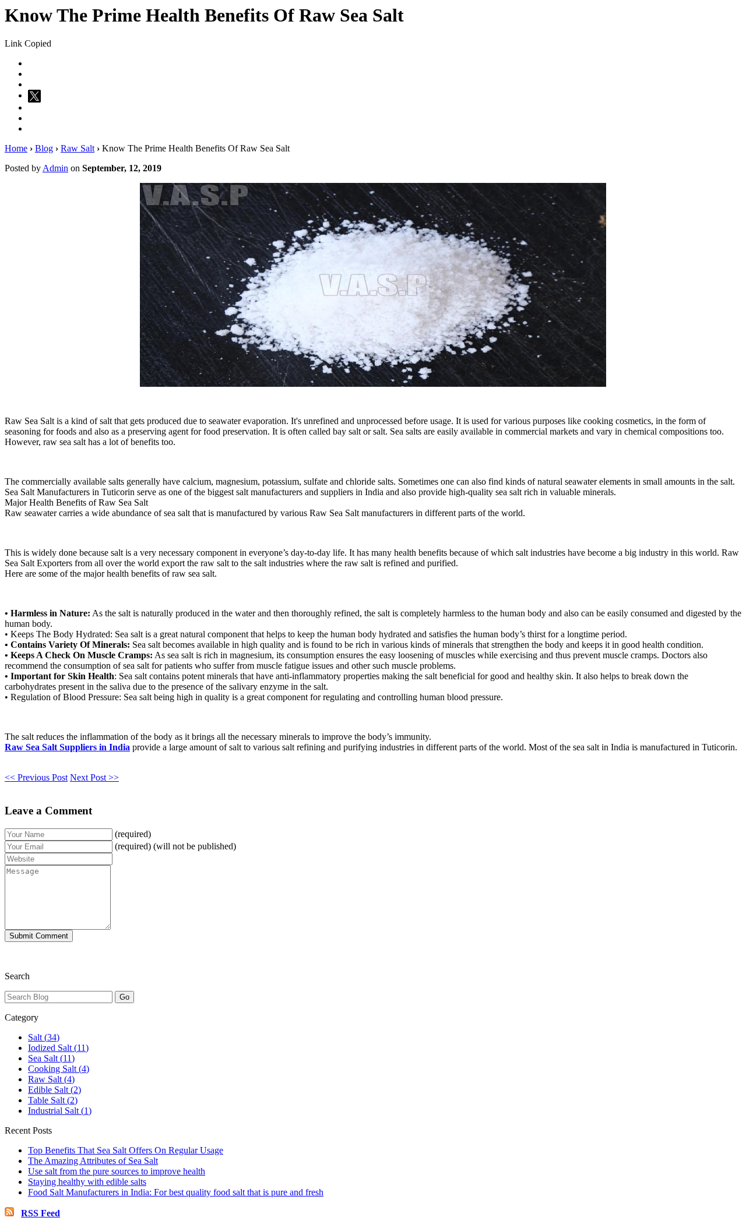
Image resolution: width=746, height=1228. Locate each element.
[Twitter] (36, 95)
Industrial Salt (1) (60, 1111)
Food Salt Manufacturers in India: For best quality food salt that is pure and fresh (175, 1192)
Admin (55, 168)
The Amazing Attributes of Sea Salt (93, 1161)
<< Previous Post (36, 777)
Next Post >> (94, 777)
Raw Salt (77, 148)
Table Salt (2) (53, 1100)
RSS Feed (40, 1213)
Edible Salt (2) (54, 1090)
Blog (44, 148)
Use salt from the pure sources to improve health (116, 1171)
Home (16, 148)
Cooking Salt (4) (58, 1069)
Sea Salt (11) (51, 1058)
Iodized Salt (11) (58, 1048)
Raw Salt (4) (51, 1079)
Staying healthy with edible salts (87, 1182)
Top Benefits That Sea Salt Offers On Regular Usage (125, 1150)
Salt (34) (43, 1037)
